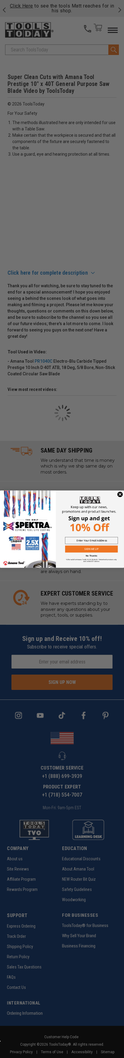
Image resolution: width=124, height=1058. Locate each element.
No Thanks (91, 555)
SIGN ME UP (91, 549)
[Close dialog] (120, 494)
